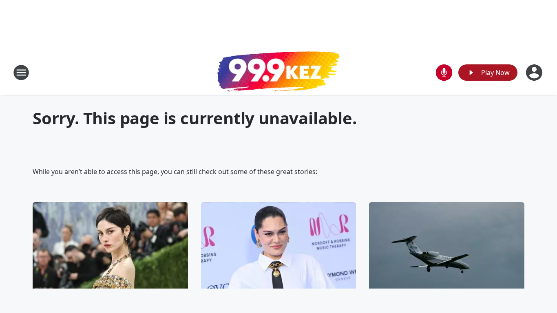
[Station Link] (278, 72)
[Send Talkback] (444, 72)
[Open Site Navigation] (21, 72)
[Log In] (535, 72)
